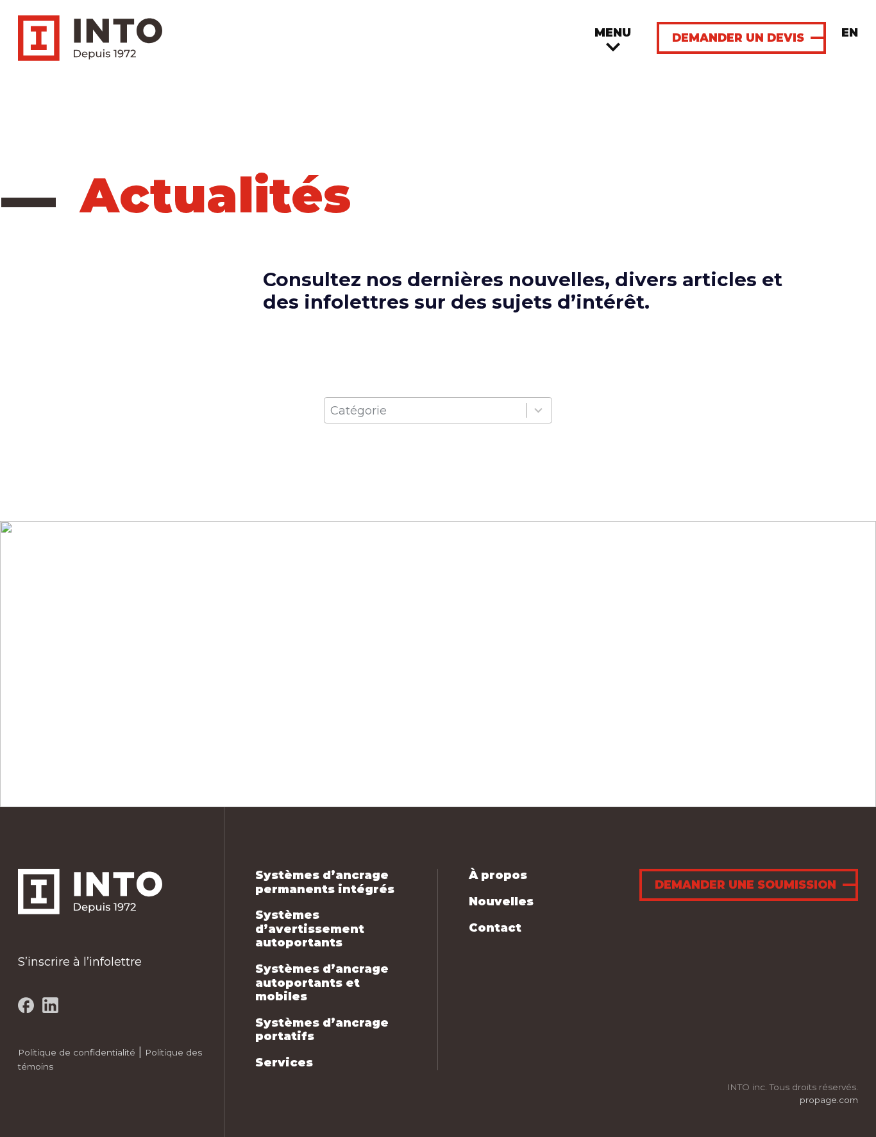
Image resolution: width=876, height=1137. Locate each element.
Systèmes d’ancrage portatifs (322, 1030)
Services (284, 1063)
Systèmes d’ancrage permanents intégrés (324, 882)
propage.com (829, 1100)
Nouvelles (501, 901)
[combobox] (438, 410)
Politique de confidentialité (76, 1052)
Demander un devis (738, 37)
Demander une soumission (745, 884)
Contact (495, 928)
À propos (498, 875)
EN (849, 33)
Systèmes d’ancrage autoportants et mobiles (322, 983)
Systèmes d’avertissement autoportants (309, 929)
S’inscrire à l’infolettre (80, 962)
